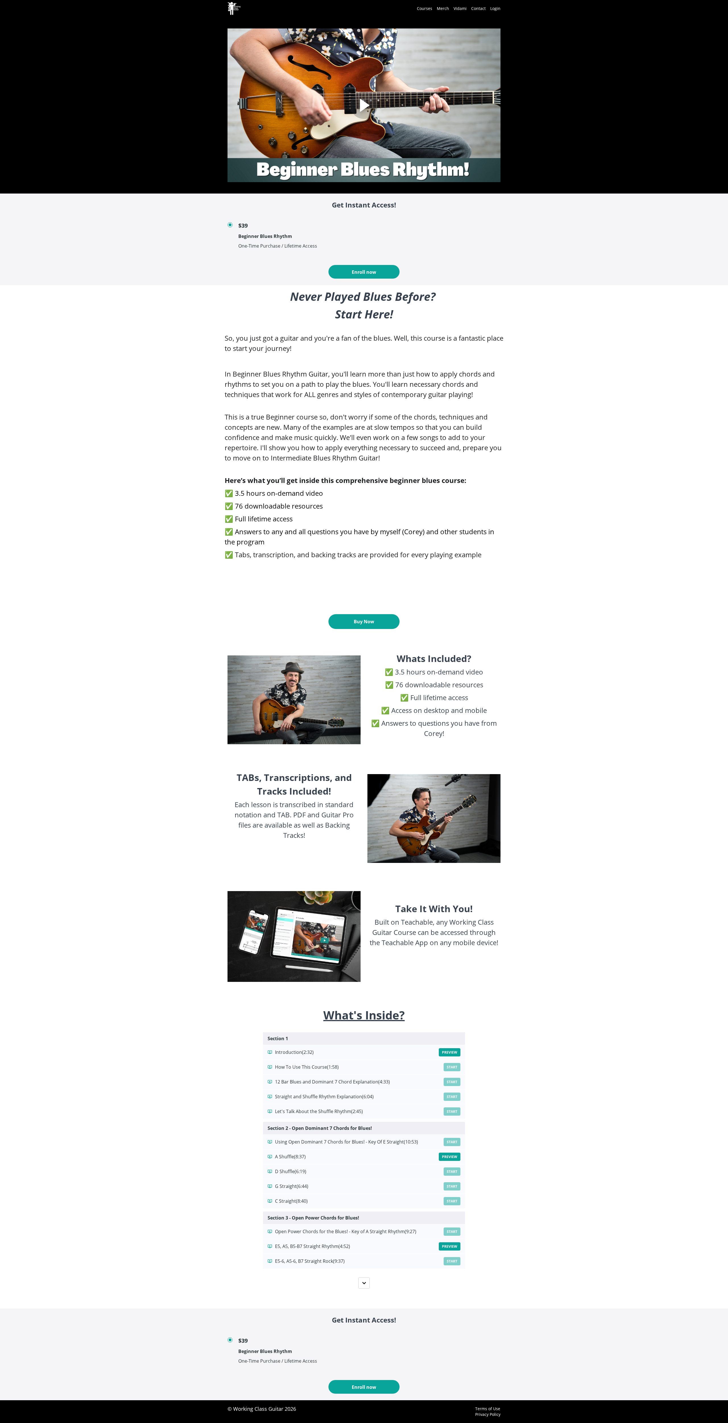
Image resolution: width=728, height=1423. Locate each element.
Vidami (460, 8)
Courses (424, 8)
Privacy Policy (487, 1414)
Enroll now (364, 272)
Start (452, 1067)
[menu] (456, 8)
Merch (443, 8)
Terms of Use (487, 1408)
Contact (478, 8)
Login (495, 8)
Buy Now (364, 621)
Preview (449, 1052)
